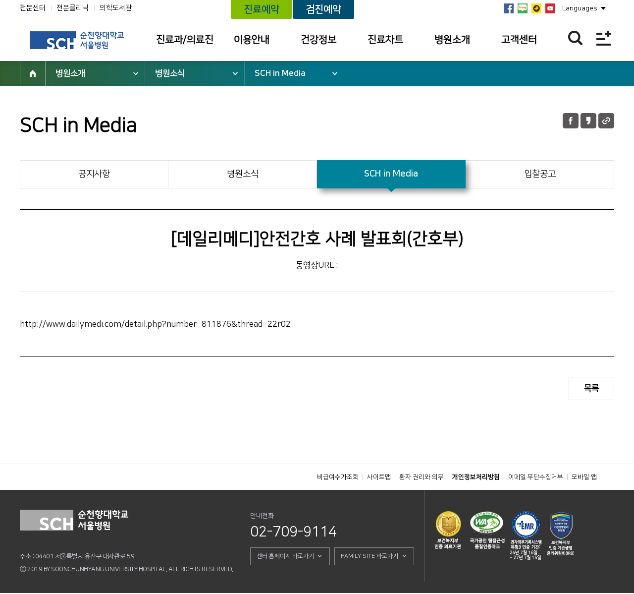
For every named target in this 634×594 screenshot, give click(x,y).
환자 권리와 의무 (421, 477)
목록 (591, 388)
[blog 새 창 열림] (523, 8)
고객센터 (519, 39)
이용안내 (251, 39)
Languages (579, 8)
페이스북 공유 (571, 120)
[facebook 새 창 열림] (509, 8)
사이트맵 (379, 477)
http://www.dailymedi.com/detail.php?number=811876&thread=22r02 (155, 324)
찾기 (575, 38)
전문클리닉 (72, 8)
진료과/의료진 (184, 39)
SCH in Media (280, 73)
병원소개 (452, 39)
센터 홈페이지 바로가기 (285, 556)
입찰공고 (540, 174)
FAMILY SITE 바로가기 (369, 556)
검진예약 (323, 9)
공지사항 (94, 174)
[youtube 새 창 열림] (550, 8)
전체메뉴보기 (603, 38)
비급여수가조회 (338, 477)
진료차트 (385, 39)
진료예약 (261, 9)
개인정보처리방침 (476, 477)
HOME (32, 73)
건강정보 (318, 39)
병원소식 (170, 73)
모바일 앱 (584, 477)
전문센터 (33, 8)
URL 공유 (606, 120)
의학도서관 (116, 8)
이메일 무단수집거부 (535, 477)
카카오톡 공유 (588, 120)
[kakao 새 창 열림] (536, 8)
